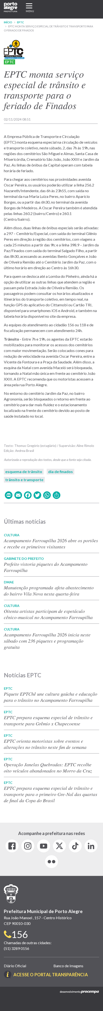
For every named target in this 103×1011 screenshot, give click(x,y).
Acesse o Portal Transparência (50, 974)
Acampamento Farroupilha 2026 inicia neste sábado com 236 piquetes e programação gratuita (47, 640)
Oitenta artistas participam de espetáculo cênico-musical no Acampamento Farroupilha (48, 614)
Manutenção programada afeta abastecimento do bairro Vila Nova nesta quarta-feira (49, 590)
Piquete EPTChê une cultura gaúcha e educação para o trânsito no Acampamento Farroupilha (50, 697)
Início (8, 22)
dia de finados (60, 471)
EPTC (20, 22)
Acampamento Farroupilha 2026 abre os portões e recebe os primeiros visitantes (51, 543)
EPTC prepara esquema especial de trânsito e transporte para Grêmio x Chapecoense (48, 720)
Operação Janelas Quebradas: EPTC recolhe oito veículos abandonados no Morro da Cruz (48, 767)
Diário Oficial (15, 965)
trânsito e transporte (24, 479)
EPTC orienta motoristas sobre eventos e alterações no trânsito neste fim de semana (45, 744)
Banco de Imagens (68, 965)
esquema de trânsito (23, 471)
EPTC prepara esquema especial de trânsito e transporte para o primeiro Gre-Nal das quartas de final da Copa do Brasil (50, 794)
